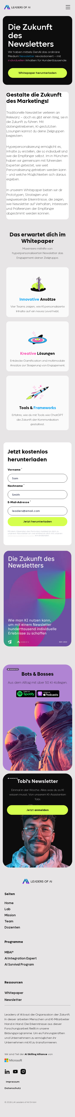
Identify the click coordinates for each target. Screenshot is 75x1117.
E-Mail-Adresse (19, 502)
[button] (68, 7)
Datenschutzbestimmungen (21, 535)
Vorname (15, 469)
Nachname (16, 485)
